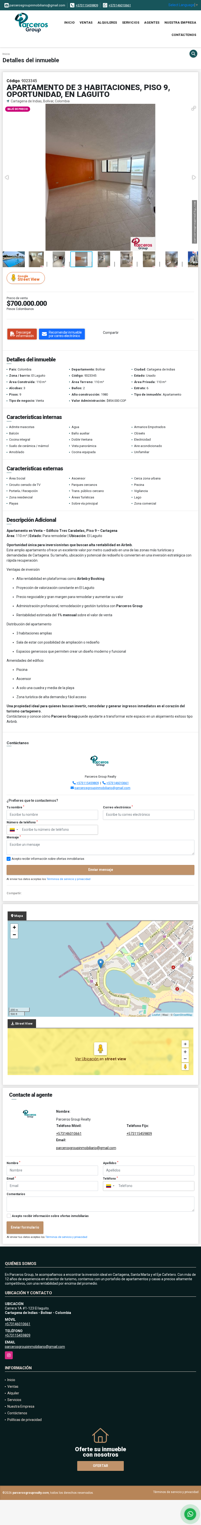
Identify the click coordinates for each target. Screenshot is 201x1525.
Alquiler (13, 1393)
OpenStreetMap (182, 1015)
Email (11, 1178)
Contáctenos (184, 35)
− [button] (14, 935)
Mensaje (14, 837)
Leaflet (156, 1015)
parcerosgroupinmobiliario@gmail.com (102, 788)
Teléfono (110, 1178)
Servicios (130, 22)
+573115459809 (87, 5)
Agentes (152, 22)
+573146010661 (120, 5)
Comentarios (16, 1194)
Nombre (13, 1163)
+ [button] (14, 927)
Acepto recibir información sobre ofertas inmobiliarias (50, 1216)
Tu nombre (15, 807)
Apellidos (110, 1163)
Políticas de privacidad (24, 1420)
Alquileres (107, 22)
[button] (194, 108)
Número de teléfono (22, 822)
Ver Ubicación (87, 1059)
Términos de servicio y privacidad (68, 879)
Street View (28, 278)
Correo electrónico (118, 807)
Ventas (86, 22)
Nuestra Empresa (180, 22)
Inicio (69, 22)
